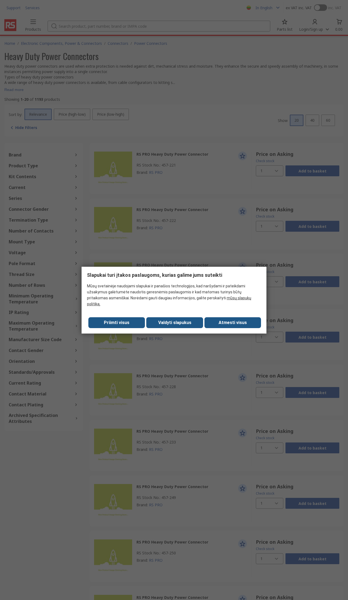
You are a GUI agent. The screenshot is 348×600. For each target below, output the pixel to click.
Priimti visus (116, 322)
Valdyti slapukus (174, 322)
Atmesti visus (233, 322)
